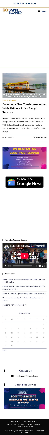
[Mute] (39, 266)
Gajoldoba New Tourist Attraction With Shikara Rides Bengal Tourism (24, 108)
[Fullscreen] (43, 266)
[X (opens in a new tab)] (14, 3)
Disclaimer (15, 422)
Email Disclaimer (29, 422)
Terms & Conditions (24, 426)
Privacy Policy (33, 424)
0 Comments (9, 137)
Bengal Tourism (9, 100)
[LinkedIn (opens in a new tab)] (25, 3)
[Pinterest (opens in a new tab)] (20, 3)
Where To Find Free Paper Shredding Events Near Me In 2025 (23, 293)
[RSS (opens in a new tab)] (31, 3)
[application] (24, 255)
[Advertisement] (24, 41)
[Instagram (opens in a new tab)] (23, 3)
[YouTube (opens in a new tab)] (28, 3)
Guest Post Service (16, 424)
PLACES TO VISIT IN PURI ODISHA (14, 305)
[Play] (5, 266)
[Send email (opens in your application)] (34, 3)
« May (4, 350)
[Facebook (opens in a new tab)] (17, 3)
